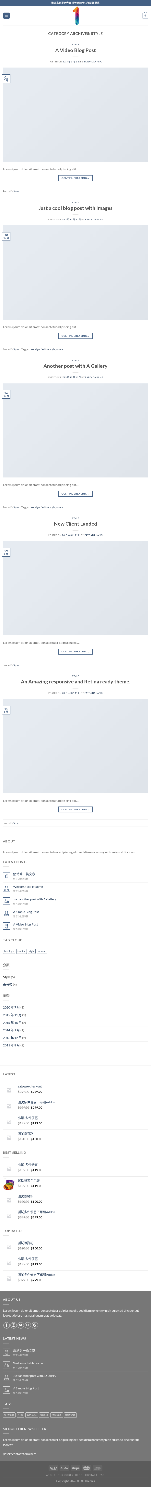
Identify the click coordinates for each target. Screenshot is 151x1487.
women (60, 349)
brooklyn (35, 349)
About (50, 1474)
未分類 (7, 984)
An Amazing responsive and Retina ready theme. (75, 681)
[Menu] (6, 16)
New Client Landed (75, 524)
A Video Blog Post (75, 50)
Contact (91, 1474)
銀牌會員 (70, 1415)
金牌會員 (57, 1415)
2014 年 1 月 (11, 1030)
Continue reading (75, 178)
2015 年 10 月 (12, 1022)
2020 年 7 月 (11, 1007)
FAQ (102, 1474)
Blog (78, 1474)
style (52, 349)
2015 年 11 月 (12, 1015)
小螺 (20, 1415)
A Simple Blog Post (26, 912)
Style (75, 44)
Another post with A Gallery (75, 366)
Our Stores (65, 1474)
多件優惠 (9, 1415)
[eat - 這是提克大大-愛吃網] (75, 16)
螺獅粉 (44, 1415)
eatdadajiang (93, 61)
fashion (45, 349)
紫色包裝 (32, 1415)
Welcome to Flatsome (28, 886)
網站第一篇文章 (24, 874)
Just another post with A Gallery (34, 899)
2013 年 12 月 (12, 1038)
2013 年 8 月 (11, 1045)
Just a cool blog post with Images (75, 208)
